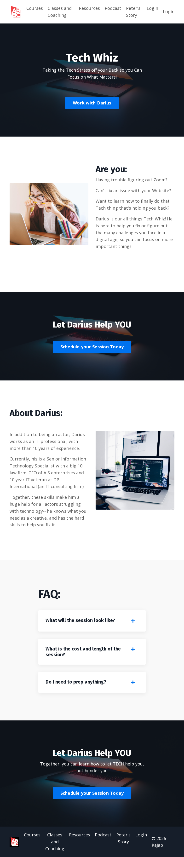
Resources (89, 8)
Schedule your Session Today (92, 347)
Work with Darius (92, 103)
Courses (34, 8)
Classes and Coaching (60, 11)
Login (152, 8)
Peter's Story (133, 11)
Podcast (113, 8)
